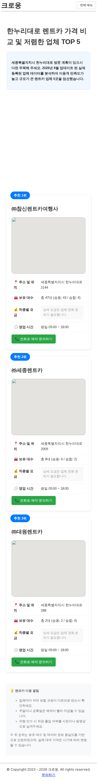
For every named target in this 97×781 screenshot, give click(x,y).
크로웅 (11, 5)
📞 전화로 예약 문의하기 (33, 339)
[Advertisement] (48, 146)
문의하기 (48, 775)
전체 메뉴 (86, 5)
